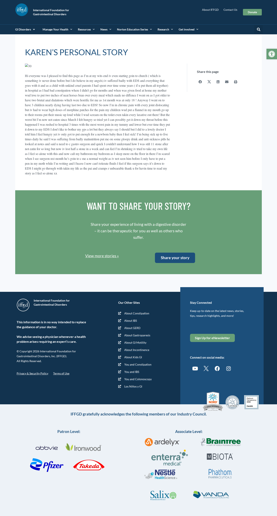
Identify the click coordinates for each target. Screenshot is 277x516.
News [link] (103, 29)
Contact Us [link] (230, 9)
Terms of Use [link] (61, 373)
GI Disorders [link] (23, 29)
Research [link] (163, 29)
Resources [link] (84, 29)
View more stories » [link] (102, 255)
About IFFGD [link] (210, 9)
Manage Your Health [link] (55, 29)
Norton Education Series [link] (132, 29)
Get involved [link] (186, 29)
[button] (258, 29)
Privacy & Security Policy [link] (32, 373)
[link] (271, 54)
